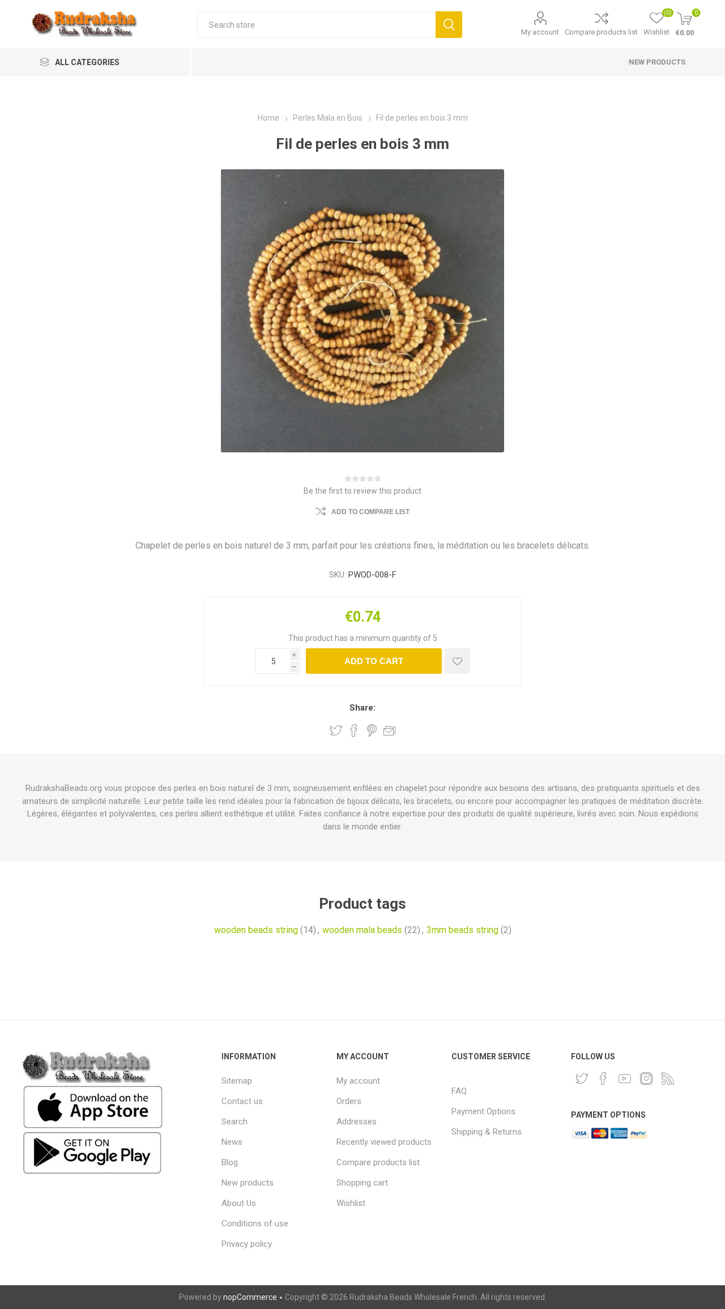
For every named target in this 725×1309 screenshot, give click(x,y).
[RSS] (668, 1079)
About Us (238, 1203)
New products (657, 62)
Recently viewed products (384, 1142)
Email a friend (389, 730)
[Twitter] (582, 1079)
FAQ (459, 1091)
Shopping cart (362, 1183)
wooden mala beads (362, 930)
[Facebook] (603, 1079)
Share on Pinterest (372, 730)
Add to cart (373, 661)
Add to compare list (370, 512)
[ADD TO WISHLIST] (457, 661)
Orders (348, 1101)
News (231, 1142)
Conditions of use (254, 1223)
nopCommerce (250, 1297)
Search (449, 24)
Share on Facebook (354, 730)
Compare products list (601, 32)
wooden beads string (256, 930)
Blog (229, 1162)
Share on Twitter (336, 730)
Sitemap (236, 1081)
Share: (362, 708)
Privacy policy (246, 1244)
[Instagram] (646, 1079)
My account (540, 32)
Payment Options (483, 1111)
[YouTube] (625, 1079)
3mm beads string (462, 930)
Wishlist (350, 1203)
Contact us (242, 1101)
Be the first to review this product (362, 490)
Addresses (356, 1121)
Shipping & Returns (486, 1132)
